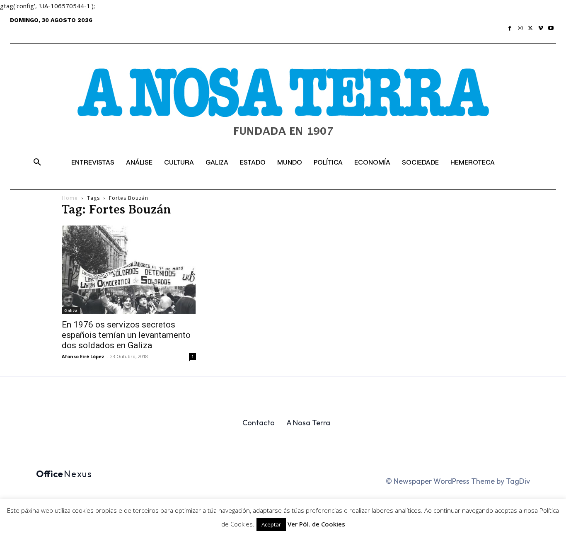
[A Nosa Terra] (283, 108)
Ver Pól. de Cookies (316, 524)
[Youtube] (551, 28)
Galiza (70, 310)
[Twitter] (530, 28)
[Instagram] (520, 28)
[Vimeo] (541, 28)
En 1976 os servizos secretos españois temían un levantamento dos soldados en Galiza (126, 335)
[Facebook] (510, 28)
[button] (37, 162)
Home (70, 197)
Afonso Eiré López (83, 356)
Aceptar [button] (271, 524)
